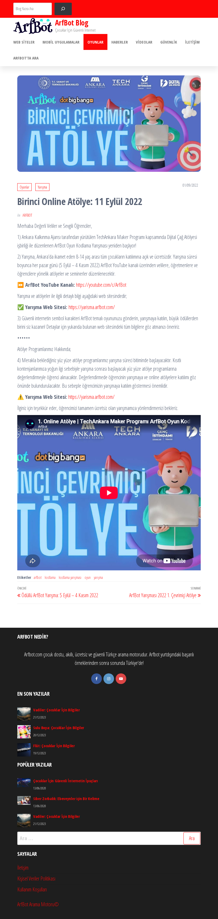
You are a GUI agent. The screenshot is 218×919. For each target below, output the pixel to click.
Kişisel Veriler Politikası (36, 878)
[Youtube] (121, 678)
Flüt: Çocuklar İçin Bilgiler (54, 745)
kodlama (50, 577)
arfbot (37, 577)
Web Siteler (24, 42)
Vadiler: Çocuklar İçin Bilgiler (56, 709)
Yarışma (42, 187)
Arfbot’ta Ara (26, 58)
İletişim (192, 42)
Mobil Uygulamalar (61, 42)
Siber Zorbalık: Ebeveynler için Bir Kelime (66, 798)
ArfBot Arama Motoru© (38, 904)
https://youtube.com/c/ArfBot (101, 284)
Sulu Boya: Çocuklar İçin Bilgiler (58, 727)
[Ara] (63, 9)
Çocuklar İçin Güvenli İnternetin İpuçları (65, 780)
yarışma (98, 577)
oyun (88, 577)
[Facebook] (96, 678)
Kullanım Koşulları (32, 889)
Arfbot (27, 215)
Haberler (119, 42)
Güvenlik (168, 42)
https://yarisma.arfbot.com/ (92, 307)
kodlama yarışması (70, 577)
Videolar (144, 42)
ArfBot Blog (71, 23)
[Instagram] (108, 678)
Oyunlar (95, 42)
